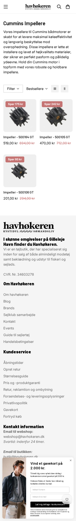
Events (8, 328)
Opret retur (11, 369)
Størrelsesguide (15, 376)
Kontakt (9, 321)
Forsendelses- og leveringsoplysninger (33, 396)
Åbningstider (13, 362)
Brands (8, 308)
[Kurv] (68, 7)
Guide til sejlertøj (16, 335)
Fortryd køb (12, 416)
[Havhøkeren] (38, 6)
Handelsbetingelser (18, 341)
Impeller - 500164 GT (18, 137)
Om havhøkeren (15, 294)
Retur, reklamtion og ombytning (28, 389)
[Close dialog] (70, 460)
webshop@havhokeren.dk (24, 436)
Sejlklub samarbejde (19, 315)
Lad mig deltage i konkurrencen (50, 504)
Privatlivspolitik (15, 403)
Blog (7, 301)
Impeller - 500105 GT (55, 137)
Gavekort (10, 410)
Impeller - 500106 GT (18, 192)
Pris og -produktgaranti (21, 383)
